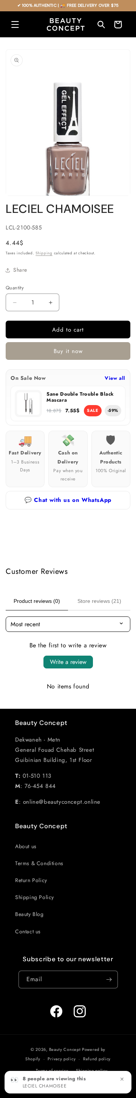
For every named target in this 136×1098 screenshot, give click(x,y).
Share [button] (20, 270)
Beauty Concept (65, 1049)
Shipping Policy (34, 897)
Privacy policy (62, 1059)
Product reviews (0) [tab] (37, 601)
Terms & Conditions (39, 863)
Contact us (28, 931)
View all (115, 378)
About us (26, 846)
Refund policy (97, 1059)
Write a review (68, 662)
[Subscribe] (109, 979)
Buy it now (68, 351)
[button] (15, 24)
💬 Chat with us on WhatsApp (68, 500)
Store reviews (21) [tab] (99, 601)
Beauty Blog (29, 914)
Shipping (44, 253)
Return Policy (31, 880)
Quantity (15, 287)
